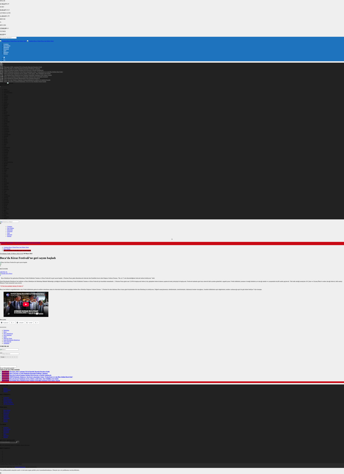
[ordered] (11, 357)
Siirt (5, 178)
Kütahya (6, 157)
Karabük (6, 213)
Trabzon (6, 186)
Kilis (5, 215)
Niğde (5, 170)
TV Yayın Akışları (9, 404)
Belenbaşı (6, 330)
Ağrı (5, 94)
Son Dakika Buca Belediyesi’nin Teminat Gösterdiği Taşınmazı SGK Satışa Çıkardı (28, 75)
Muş (5, 167)
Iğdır (5, 210)
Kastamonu (7, 147)
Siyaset (6, 420)
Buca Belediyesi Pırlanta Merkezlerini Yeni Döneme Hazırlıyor (22, 78)
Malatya (6, 159)
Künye (5, 388)
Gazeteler (6, 397)
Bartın (5, 207)
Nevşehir (6, 168)
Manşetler (6, 47)
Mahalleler (7, 418)
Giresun (6, 133)
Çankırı (6, 117)
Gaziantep (6, 131)
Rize (5, 173)
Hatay (5, 138)
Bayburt (6, 199)
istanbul (6, 142)
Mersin (6, 141)
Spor (5, 50)
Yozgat (6, 194)
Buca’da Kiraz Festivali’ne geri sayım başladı (27, 242)
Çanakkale (7, 115)
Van (5, 192)
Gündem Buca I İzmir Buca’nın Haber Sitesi (16, 247)
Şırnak (5, 205)
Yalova (6, 212)
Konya (5, 155)
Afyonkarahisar (8, 92)
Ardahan (6, 209)
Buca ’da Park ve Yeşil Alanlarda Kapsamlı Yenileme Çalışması (22, 68)
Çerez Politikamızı (20, 467)
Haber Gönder (8, 401)
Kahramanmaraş (8, 162)
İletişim (6, 54)
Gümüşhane (7, 134)
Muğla (5, 165)
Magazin (6, 52)
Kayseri (6, 149)
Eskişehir (6, 130)
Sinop (5, 180)
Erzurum (6, 128)
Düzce (5, 218)
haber (5, 337)
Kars (5, 146)
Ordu (5, 171)
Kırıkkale (6, 202)
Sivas (5, 181)
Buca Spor (7, 411)
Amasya (6, 96)
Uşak (5, 191)
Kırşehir (6, 152)
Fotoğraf (6, 415)
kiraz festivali (7, 341)
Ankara (6, 97)
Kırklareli (6, 151)
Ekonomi (6, 49)
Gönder (2, 357)
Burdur (6, 112)
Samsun (6, 176)
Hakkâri (6, 136)
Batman (6, 204)
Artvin (5, 100)
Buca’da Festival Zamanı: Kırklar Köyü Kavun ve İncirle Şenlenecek (23, 70)
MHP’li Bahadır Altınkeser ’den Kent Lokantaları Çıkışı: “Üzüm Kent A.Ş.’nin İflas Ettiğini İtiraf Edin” (33, 72)
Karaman (6, 201)
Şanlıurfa (6, 189)
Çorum (6, 118)
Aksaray (6, 197)
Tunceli (6, 188)
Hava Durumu (8, 399)
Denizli (6, 120)
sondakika (6, 343)
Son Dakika (7, 45)
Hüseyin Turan (8, 338)
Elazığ (5, 125)
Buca (5, 332)
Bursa (5, 113)
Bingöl (5, 107)
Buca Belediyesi (8, 333)
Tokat (5, 184)
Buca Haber (10, 242)
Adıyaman (6, 91)
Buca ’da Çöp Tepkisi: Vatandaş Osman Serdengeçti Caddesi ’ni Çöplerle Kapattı (27, 80)
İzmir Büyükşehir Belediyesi (12, 340)
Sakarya (6, 175)
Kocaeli (6, 154)
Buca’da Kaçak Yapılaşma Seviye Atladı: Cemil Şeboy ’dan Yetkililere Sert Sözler (27, 73)
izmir (5, 144)
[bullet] (13, 357)
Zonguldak (7, 196)
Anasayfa (3, 242)
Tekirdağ (6, 183)
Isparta (5, 139)
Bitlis (5, 109)
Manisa (6, 160)
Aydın (5, 102)
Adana (5, 89)
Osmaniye (6, 217)
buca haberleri (8, 335)
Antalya (6, 99)
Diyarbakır (7, 121)
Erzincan (6, 126)
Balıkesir (6, 104)
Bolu (5, 110)
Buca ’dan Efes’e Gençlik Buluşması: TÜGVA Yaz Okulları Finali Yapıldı (25, 81)
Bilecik (6, 105)
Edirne (5, 123)
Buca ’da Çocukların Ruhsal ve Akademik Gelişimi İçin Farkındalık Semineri (26, 76)
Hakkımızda (7, 390)
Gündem (6, 44)
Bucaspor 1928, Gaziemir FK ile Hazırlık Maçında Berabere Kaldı (23, 67)
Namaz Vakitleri (8, 402)
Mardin (6, 163)
